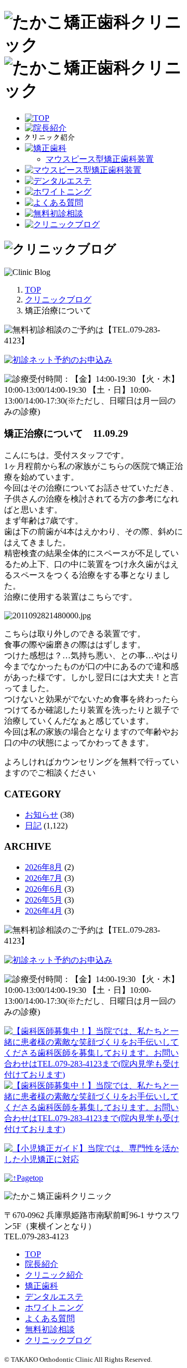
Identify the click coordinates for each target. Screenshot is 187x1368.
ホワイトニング (54, 1307)
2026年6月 (43, 889)
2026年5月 (43, 899)
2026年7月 (43, 878)
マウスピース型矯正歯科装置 (100, 159)
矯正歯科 (41, 1285)
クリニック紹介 (54, 1274)
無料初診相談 (50, 1329)
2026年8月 (43, 867)
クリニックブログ (58, 1340)
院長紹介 (41, 1264)
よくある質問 (50, 1318)
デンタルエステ (54, 1296)
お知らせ (41, 814)
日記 (33, 825)
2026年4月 (43, 910)
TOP (33, 1254)
